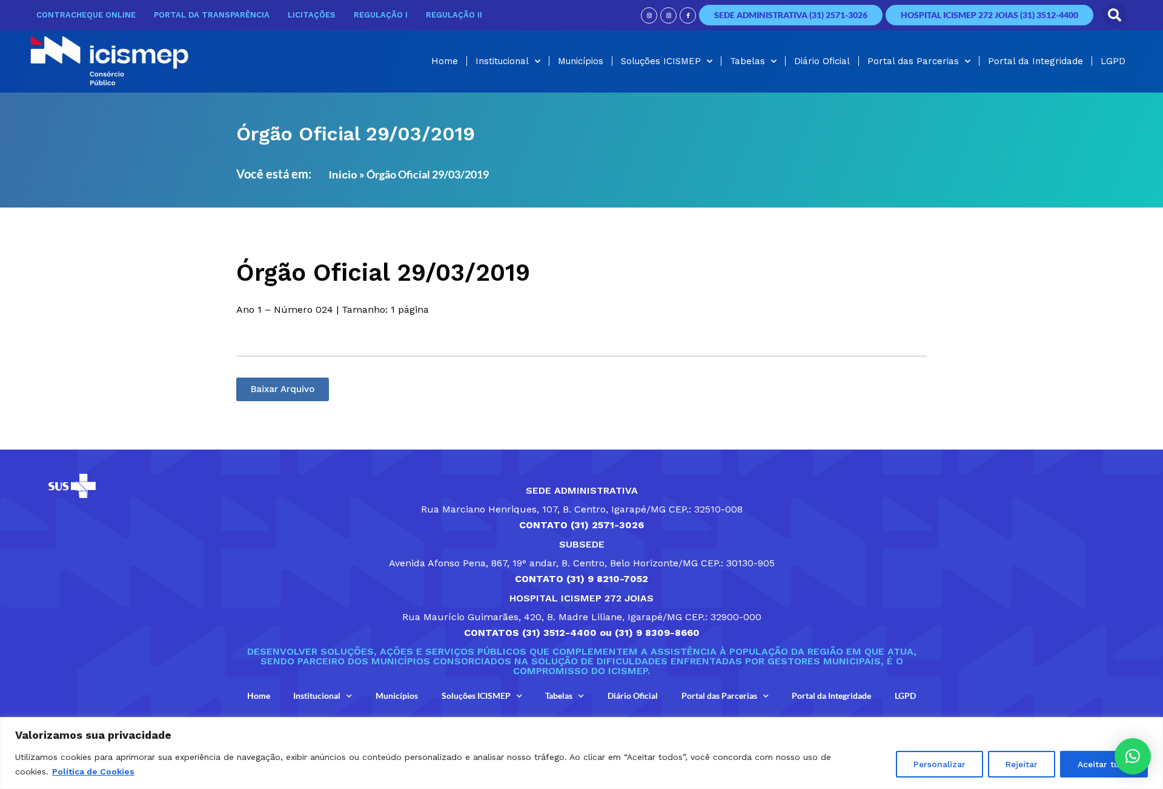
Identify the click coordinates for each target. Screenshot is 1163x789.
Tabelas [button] (747, 61)
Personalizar (939, 764)
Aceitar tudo (1104, 764)
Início (342, 174)
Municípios (580, 61)
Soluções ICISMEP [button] (661, 61)
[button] (1114, 15)
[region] (581, 753)
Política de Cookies (93, 771)
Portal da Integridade (1035, 61)
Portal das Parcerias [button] (913, 61)
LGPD (1113, 61)
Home (444, 61)
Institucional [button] (502, 61)
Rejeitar (1022, 764)
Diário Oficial (822, 61)
